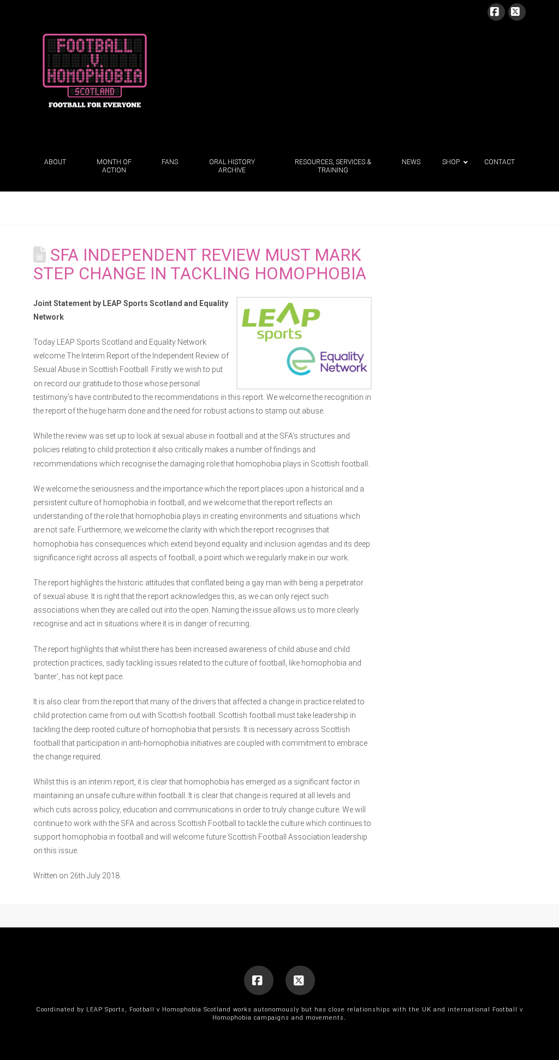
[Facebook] (496, 12)
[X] (517, 12)
